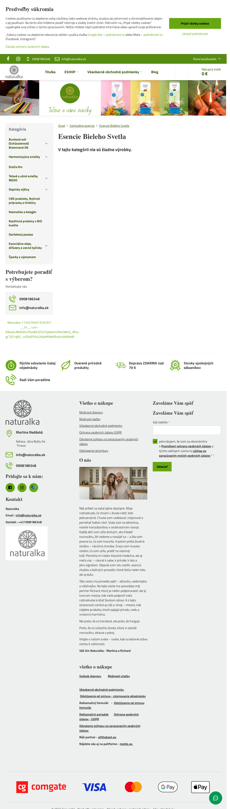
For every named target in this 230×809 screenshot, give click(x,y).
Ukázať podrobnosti (195, 34)
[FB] (9, 59)
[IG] (18, 59)
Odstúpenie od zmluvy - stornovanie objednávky (113, 696)
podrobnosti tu (115, 34)
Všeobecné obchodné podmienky (101, 689)
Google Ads (95, 34)
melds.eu (126, 743)
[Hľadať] (182, 72)
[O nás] (113, 484)
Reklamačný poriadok (93, 714)
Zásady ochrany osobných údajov (27, 46)
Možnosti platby (119, 676)
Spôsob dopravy (90, 676)
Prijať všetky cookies (195, 23)
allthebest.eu (107, 737)
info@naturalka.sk (28, 515)
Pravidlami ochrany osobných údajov (186, 446)
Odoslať (162, 466)
